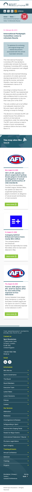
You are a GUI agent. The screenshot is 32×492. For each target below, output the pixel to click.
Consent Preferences (10, 478)
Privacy (14, 474)
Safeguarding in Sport (11, 424)
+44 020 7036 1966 (10, 352)
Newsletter (12, 11)
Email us (6, 354)
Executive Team (9, 387)
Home (5, 16)
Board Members (9, 383)
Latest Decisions (9, 396)
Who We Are (8, 370)
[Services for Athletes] (15, 11)
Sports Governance (10, 375)
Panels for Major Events (12, 433)
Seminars (7, 457)
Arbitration (7, 411)
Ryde (24, 476)
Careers (6, 404)
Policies (6, 400)
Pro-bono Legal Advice (11, 441)
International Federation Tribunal (15, 437)
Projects (6, 465)
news (12, 16)
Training (6, 461)
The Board (7, 379)
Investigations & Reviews (12, 420)
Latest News (8, 392)
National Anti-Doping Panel (13, 428)
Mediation (7, 416)
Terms (6, 476)
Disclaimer (7, 474)
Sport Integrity (8, 445)
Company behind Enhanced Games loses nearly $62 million (15, 237)
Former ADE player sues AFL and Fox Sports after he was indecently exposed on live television (15, 291)
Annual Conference (10, 453)
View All (6, 143)
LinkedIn (5, 11)
